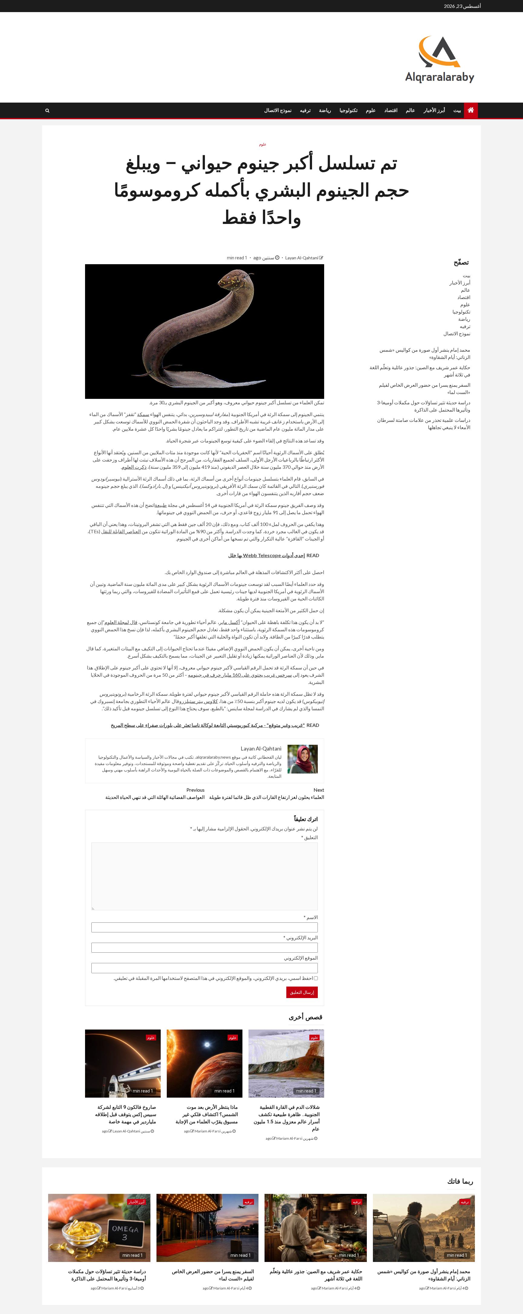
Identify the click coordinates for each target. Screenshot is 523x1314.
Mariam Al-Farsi (289, 1138)
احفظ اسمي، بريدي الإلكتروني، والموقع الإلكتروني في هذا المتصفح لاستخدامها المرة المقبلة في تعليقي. (213, 978)
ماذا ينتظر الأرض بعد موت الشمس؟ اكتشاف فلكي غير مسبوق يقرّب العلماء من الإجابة (207, 1114)
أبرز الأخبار (434, 110)
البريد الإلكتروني (300, 937)
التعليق (309, 837)
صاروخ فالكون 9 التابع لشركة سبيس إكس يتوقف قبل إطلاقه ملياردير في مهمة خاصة (125, 1114)
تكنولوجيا (348, 110)
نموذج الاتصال (277, 110)
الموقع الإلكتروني (301, 958)
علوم (371, 110)
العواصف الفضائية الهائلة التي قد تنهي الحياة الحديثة (155, 793)
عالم (410, 110)
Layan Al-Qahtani (301, 257)
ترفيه (305, 110)
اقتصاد (390, 110)
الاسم (311, 917)
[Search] (47, 110)
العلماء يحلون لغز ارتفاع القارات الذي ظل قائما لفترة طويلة (266, 793)
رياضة (325, 110)
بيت (457, 110)
